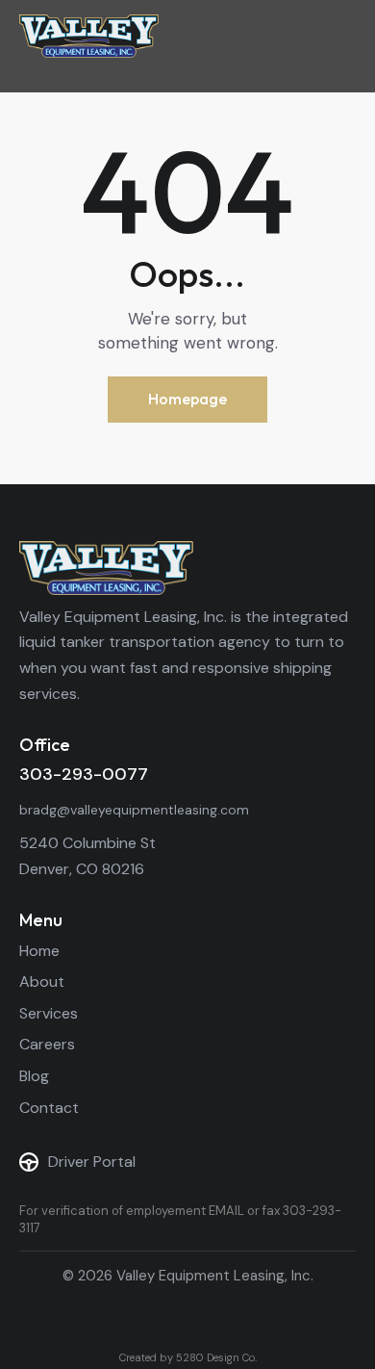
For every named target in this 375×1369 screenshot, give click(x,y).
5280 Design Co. (216, 1357)
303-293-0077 (83, 774)
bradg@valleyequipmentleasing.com (134, 809)
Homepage (187, 398)
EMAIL (226, 1210)
